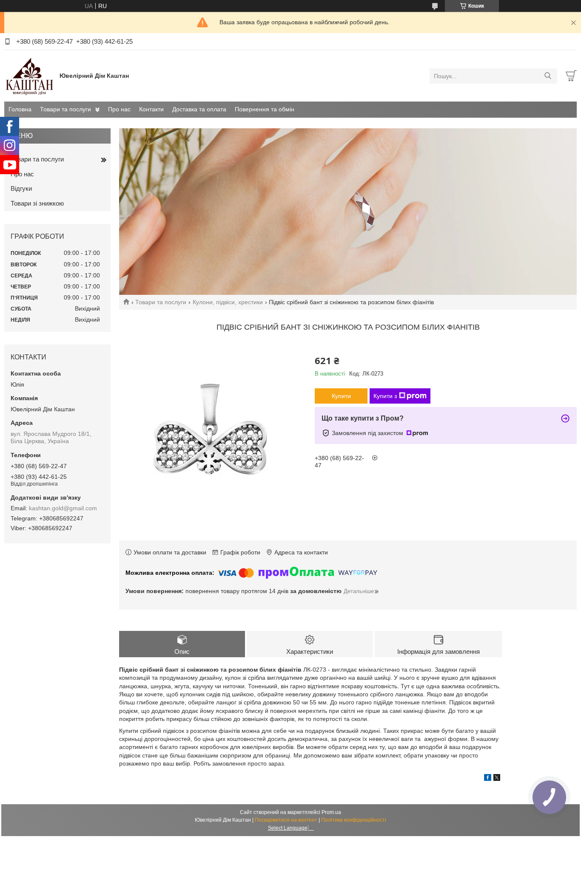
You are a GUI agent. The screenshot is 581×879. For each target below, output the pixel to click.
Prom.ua (331, 812)
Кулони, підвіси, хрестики (228, 302)
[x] (496, 778)
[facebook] (487, 778)
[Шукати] (547, 76)
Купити (341, 396)
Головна (20, 109)
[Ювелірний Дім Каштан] (29, 75)
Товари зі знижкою (37, 203)
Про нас (119, 109)
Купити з (385, 396)
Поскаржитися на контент (286, 820)
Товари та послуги (65, 109)
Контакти (151, 109)
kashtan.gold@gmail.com (63, 508)
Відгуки (21, 188)
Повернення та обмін (264, 109)
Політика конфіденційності (353, 820)
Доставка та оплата (199, 109)
